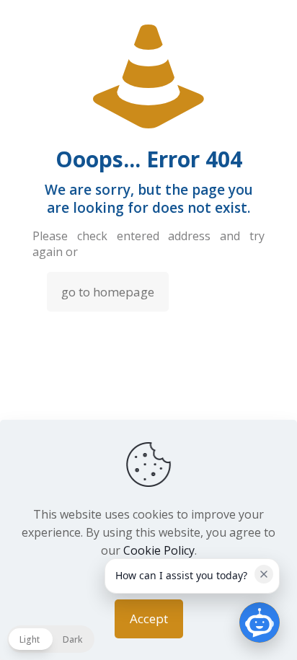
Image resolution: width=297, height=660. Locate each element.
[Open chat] (259, 622)
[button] (50, 639)
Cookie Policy (159, 550)
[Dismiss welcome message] (263, 574)
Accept (149, 618)
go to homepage (107, 291)
